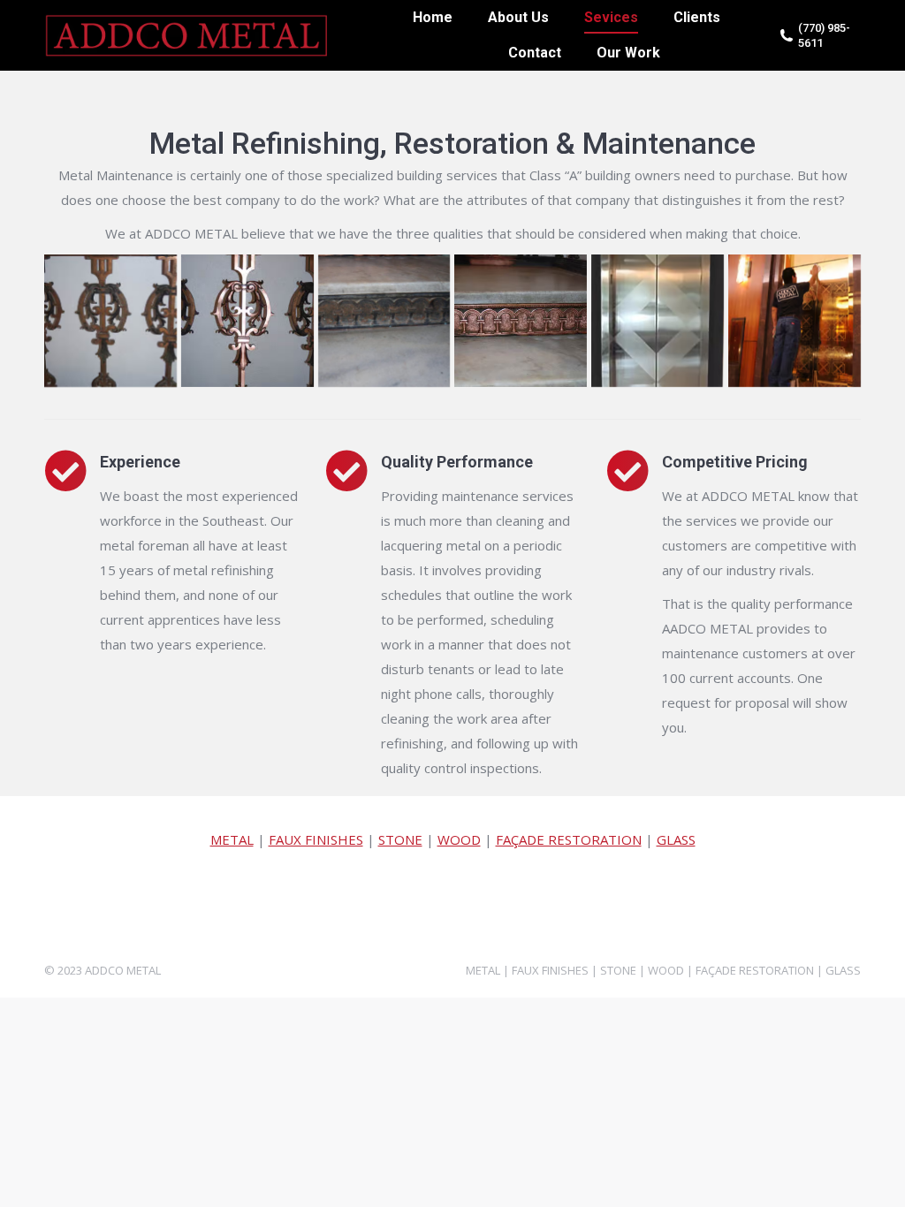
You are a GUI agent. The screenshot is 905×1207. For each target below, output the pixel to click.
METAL (232, 839)
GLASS (676, 839)
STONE (400, 839)
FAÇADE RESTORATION (569, 839)
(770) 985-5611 (824, 35)
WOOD (459, 839)
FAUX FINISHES (316, 839)
